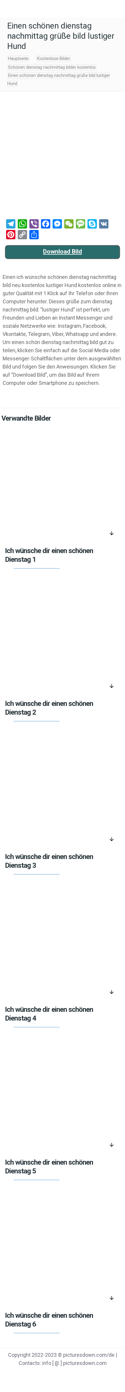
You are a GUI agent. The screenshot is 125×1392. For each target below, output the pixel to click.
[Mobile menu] (8, 9)
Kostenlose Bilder (53, 58)
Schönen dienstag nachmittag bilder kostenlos (52, 67)
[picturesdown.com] (62, 8)
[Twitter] (55, 1374)
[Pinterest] (69, 1374)
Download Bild (62, 251)
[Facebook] (40, 1374)
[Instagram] (84, 1374)
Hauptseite (18, 58)
